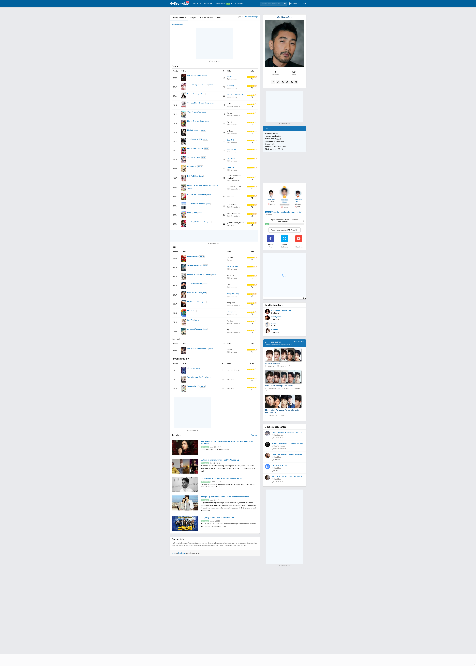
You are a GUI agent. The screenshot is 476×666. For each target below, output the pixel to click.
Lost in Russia (193, 256)
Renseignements (179, 17)
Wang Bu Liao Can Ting (196, 377)
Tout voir (254, 435)
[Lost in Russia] (183, 258)
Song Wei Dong (233, 293)
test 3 (276, 471)
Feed (219, 17)
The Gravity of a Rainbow (197, 85)
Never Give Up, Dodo (195, 121)
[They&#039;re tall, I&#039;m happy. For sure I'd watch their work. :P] (282, 401)
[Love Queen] (183, 214)
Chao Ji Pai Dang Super (196, 194)
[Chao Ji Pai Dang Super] (183, 196)
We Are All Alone (194, 75)
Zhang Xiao (231, 312)
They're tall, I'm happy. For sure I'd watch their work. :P (282, 411)
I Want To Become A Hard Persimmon (202, 185)
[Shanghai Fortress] (183, 267)
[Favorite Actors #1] (282, 355)
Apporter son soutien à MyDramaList (284, 230)
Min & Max (191, 311)
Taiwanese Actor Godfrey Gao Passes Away (221, 478)
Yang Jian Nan (232, 266)
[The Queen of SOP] (183, 141)
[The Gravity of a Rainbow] (183, 86)
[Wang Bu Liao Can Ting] (183, 379)
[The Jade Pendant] (183, 285)
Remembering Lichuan (196, 94)
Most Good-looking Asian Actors (279, 385)
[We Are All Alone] (183, 77)
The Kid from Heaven (196, 204)
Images (193, 17)
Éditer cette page (251, 17)
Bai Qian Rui (231, 158)
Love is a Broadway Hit (196, 293)
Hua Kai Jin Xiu (279, 438)
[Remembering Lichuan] (183, 95)
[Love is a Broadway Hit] (183, 294)
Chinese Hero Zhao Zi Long (198, 103)
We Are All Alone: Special (197, 348)
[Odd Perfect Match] (183, 150)
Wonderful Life (193, 386)
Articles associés (206, 17)
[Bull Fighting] (183, 178)
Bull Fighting (192, 176)
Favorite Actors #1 (273, 363)
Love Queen (192, 213)
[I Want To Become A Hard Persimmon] (183, 187)
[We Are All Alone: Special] (183, 350)
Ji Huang (230, 86)
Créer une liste (298, 342)
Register (181, 553)
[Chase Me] (183, 370)
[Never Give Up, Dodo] (183, 123)
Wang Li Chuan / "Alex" (236, 95)
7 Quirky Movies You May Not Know (217, 517)
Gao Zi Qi (230, 140)
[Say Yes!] (183, 322)
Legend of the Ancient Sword (199, 274)
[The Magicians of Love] (183, 223)
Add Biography (177, 24)
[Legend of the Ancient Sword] (183, 276)
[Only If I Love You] (183, 114)
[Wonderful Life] (183, 388)
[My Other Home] (183, 303)
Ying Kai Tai (231, 149)
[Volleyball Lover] (183, 159)
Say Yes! (190, 320)
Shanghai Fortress (194, 265)
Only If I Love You (194, 112)
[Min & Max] (183, 312)
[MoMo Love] (183, 168)
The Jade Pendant (194, 284)
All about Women (194, 329)
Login (174, 553)
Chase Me (191, 368)
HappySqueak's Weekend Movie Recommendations (225, 496)
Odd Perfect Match (195, 148)
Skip (304, 298)
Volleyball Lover (193, 157)
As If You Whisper (280, 449)
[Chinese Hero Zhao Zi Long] (183, 104)
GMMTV (277, 460)
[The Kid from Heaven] (183, 205)
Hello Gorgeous (193, 130)
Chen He (230, 167)
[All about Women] (183, 331)
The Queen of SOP (194, 139)
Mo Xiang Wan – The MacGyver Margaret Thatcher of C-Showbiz (227, 442)
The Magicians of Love (196, 222)
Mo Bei (229, 76)
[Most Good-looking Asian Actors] (282, 377)
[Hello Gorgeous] (183, 132)
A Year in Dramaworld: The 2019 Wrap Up (220, 460)
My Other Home (194, 302)
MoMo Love (192, 166)
